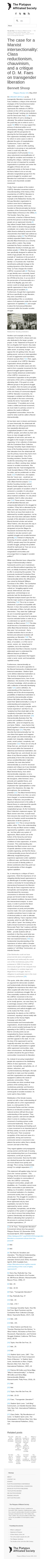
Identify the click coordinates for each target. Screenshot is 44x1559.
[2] (13, 125)
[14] (13, 500)
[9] (27, 289)
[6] (23, 236)
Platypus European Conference (18, 1484)
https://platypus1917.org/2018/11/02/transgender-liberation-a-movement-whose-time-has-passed (25, 1238)
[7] (19, 250)
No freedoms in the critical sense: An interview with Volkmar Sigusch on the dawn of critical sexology (26, 1444)
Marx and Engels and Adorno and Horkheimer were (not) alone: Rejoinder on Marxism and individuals (18, 1443)
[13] (30, 482)
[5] (33, 222)
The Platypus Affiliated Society (23, 30)
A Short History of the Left (17, 1534)
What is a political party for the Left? (33, 1439)
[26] (25, 976)
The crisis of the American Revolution (10, 1439)
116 (20, 93)
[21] (21, 730)
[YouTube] (24, 13)
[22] (18, 744)
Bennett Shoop (18, 88)
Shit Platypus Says (13, 1498)
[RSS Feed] (29, 13)
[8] (26, 271)
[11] (26, 359)
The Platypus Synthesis (16, 1539)
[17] (27, 623)
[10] (26, 303)
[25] (29, 939)
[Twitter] (20, 13)
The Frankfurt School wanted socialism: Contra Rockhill (18, 1459)
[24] (17, 823)
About (9, 1477)
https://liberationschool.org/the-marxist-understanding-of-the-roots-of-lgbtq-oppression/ (21, 1266)
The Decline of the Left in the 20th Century (21, 1541)
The (14, 1491)
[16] (17, 602)
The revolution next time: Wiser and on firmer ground (33, 1458)
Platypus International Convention (19, 1486)
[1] (27, 115)
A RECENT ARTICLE (16, 97)
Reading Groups (13, 1495)
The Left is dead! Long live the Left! (19, 1536)
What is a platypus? (15, 1529)
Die (14, 1493)
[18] (26, 637)
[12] (13, 475)
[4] (35, 213)
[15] (15, 537)
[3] (29, 153)
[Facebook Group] (16, 13)
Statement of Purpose (16, 1532)
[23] (15, 792)
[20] (32, 716)
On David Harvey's (26, 1457)
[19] (14, 688)
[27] (31, 1167)
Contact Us (11, 1479)
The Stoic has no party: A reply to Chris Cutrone (10, 1458)
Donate (9, 1481)
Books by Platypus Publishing (17, 1488)
